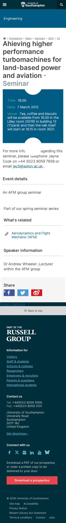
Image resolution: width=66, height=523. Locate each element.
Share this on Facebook (5, 291)
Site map (14, 503)
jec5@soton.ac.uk (28, 166)
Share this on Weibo (36, 292)
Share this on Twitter (22, 292)
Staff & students (18, 361)
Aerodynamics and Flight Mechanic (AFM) (31, 235)
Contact (40, 517)
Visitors (12, 357)
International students (22, 385)
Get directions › (17, 433)
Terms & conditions (20, 517)
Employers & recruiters (22, 375)
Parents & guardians (20, 380)
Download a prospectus (32, 480)
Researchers (15, 371)
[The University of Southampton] (33, 4)
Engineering (13, 18)
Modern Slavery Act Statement (27, 512)
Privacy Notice (18, 508)
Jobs (52, 517)
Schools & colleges (20, 366)
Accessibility (31, 503)
